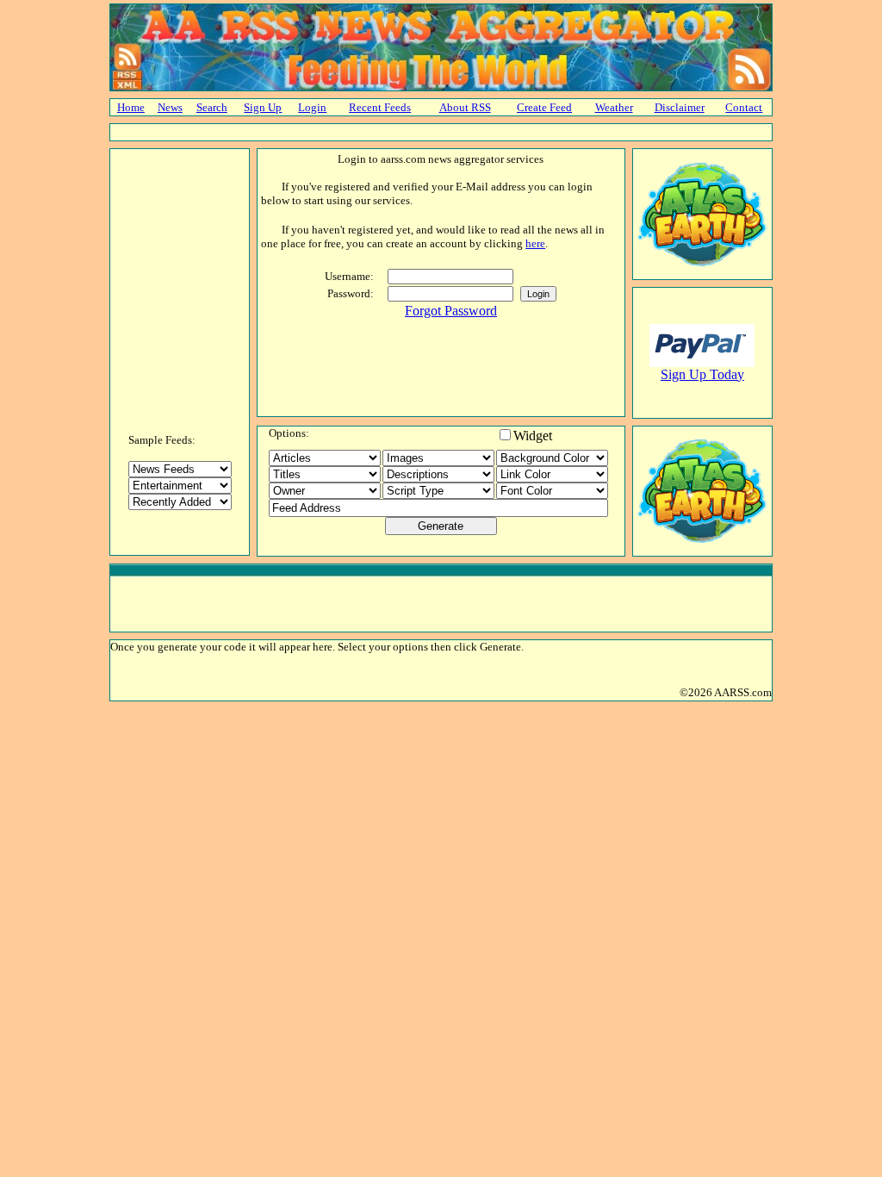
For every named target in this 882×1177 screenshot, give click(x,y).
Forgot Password (451, 310)
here (535, 243)
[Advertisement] (441, 132)
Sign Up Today (702, 374)
